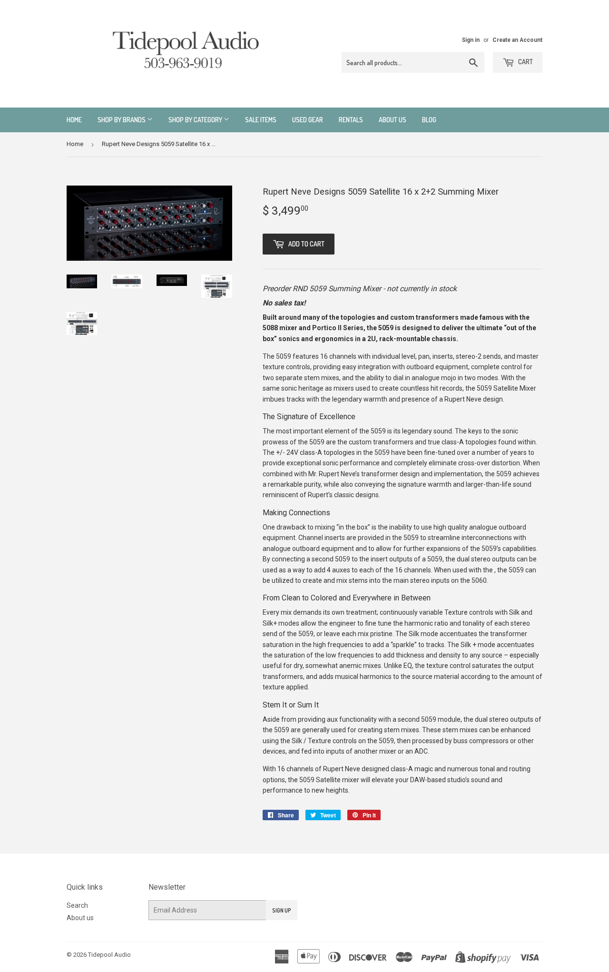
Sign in (471, 40)
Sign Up (281, 910)
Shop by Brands (122, 120)
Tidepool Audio (109, 954)
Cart (525, 62)
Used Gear (307, 120)
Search (77, 905)
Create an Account (517, 40)
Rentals (351, 120)
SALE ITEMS (260, 120)
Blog (429, 120)
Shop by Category (196, 120)
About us (392, 120)
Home (74, 120)
